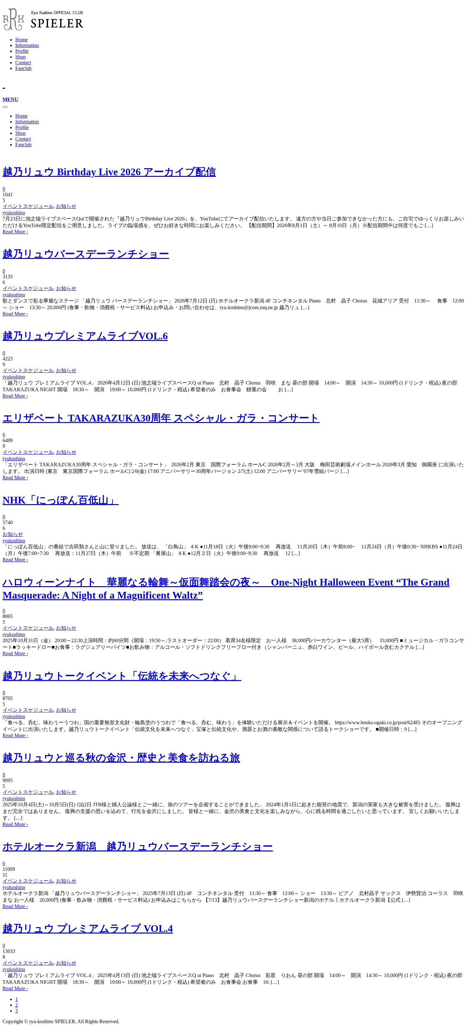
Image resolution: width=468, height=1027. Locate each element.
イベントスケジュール (28, 206)
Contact (23, 62)
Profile (22, 51)
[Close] (5, 107)
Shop (20, 56)
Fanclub (23, 68)
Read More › (15, 231)
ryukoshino (14, 212)
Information (27, 45)
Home (21, 39)
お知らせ (66, 206)
